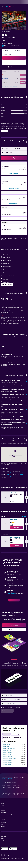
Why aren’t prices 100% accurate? (11, 787)
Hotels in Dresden (7, 764)
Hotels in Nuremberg (7, 756)
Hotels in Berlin (6, 744)
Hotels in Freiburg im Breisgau (10, 758)
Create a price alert (11, 593)
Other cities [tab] (6, 734)
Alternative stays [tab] (15, 734)
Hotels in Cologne (20, 794)
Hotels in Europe (11, 793)
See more (23, 516)
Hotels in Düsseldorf (7, 752)
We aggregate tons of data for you (11, 785)
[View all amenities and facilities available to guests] (26, 249)
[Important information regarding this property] (26, 335)
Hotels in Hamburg (7, 750)
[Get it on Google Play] (4, 848)
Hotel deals (4, 793)
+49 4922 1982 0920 (7, 43)
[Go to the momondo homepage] (9, 6)
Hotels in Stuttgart (7, 754)
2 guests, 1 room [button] (7, 54)
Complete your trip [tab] (16, 737)
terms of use (19, 713)
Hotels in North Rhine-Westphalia (8, 794)
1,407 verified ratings (13, 45)
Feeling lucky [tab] (6, 737)
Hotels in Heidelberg (7, 762)
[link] (16, 527)
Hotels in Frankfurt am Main (9, 748)
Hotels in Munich (6, 746)
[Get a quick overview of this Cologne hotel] (26, 97)
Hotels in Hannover (7, 760)
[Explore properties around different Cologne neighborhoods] (26, 512)
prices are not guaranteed (7, 778)
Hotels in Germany (20, 793)
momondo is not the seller (9, 782)
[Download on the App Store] (13, 848)
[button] (2, 6)
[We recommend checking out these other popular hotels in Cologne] (26, 488)
